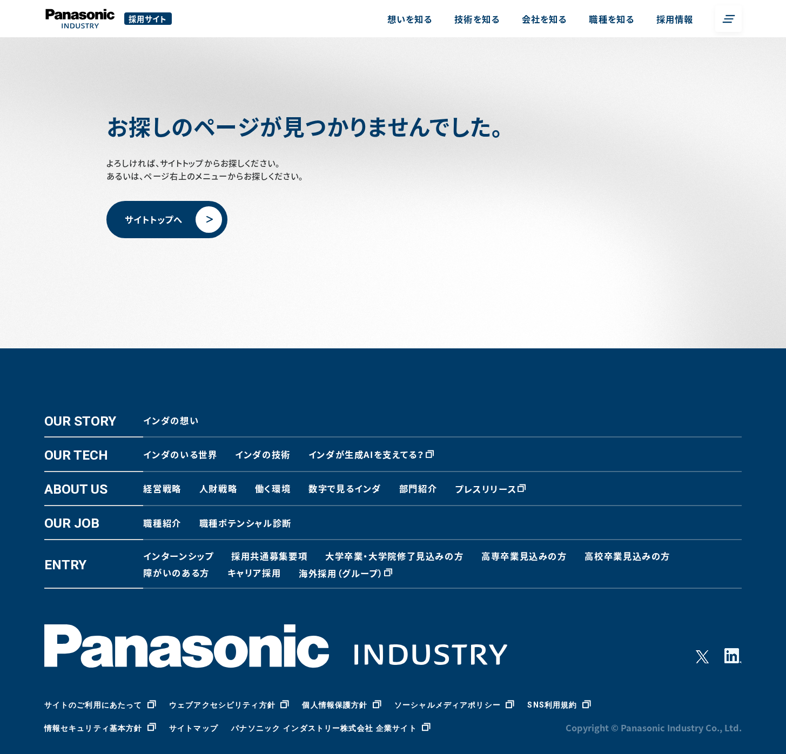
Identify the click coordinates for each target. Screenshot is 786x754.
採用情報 (675, 19)
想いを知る (410, 19)
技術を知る (477, 19)
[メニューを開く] (728, 18)
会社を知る (544, 19)
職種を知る (611, 19)
